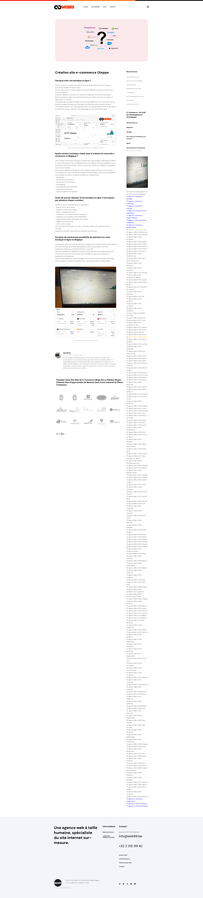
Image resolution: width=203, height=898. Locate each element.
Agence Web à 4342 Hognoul (138, 394)
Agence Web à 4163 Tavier (137, 320)
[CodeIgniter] (75, 421)
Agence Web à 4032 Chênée (137, 244)
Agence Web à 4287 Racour (137, 380)
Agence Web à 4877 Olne (136, 754)
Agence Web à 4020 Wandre (137, 234)
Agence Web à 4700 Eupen (137, 608)
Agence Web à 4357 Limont (137, 408)
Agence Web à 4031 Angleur (137, 242)
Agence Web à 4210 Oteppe (137, 337)
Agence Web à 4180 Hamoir (137, 330)
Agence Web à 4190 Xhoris (137, 334)
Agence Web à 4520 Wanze (137, 468)
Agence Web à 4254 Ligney (137, 361)
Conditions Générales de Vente (109, 836)
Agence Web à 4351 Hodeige (137, 406)
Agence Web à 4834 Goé (136, 708)
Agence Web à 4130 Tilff (136, 296)
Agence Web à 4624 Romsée (137, 542)
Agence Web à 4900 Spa (136, 763)
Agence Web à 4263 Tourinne (138, 375)
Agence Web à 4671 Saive (136, 580)
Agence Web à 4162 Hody (136, 318)
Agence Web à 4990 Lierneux (138, 796)
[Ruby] (61, 421)
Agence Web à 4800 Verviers (138, 685)
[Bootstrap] (88, 397)
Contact (112, 7)
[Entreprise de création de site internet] (119, 884)
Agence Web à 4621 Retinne (137, 537)
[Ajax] (61, 409)
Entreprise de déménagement (62, 887)
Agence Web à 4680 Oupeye (137, 587)
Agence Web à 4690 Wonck (137, 606)
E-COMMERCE (130, 92)
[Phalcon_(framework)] (88, 421)
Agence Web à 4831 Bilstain (137, 706)
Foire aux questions (125, 862)
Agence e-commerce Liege (137, 230)
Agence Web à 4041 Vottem (137, 249)
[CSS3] (75, 397)
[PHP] (101, 397)
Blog (104, 7)
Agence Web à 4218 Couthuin (138, 344)
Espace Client (123, 855)
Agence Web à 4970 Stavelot (138, 782)
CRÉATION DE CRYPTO (132, 104)
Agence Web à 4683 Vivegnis (138, 599)
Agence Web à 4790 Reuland (137, 677)
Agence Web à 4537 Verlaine (137, 475)
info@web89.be (130, 836)
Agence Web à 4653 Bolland (137, 568)
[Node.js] (61, 433)
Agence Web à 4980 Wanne (137, 785)
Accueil (85, 7)
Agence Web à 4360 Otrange (138, 411)
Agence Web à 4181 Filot (136, 332)
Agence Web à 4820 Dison (137, 694)
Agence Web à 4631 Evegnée (137, 546)
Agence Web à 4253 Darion (137, 358)
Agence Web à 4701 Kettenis (137, 611)
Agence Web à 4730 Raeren (137, 630)
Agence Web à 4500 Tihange (138, 465)
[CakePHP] (115, 421)
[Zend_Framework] (101, 409)
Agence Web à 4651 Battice (137, 561)
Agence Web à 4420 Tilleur (137, 420)
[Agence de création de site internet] (135, 884)
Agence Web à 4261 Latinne (137, 373)
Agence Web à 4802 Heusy (137, 692)
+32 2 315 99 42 (130, 846)
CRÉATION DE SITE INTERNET (134, 81)
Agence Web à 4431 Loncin (137, 425)
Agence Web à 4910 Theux (137, 765)
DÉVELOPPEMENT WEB (132, 77)
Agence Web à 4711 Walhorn (137, 615)
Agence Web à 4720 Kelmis (137, 618)
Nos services (96, 7)
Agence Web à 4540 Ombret (138, 477)
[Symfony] (115, 409)
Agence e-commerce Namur (137, 804)
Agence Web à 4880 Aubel (137, 756)
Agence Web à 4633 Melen (137, 554)
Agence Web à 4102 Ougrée (137, 280)
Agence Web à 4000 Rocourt (138, 232)
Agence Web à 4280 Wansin (137, 377)
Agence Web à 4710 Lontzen (137, 613)
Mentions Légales (108, 832)
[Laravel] (88, 409)
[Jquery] (115, 397)
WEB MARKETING (131, 85)
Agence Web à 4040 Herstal (137, 246)
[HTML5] (61, 397)
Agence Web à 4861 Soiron (137, 746)
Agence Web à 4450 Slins (136, 432)
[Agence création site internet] (127, 884)
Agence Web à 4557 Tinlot (137, 485)
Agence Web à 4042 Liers (136, 251)
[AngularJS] (101, 421)
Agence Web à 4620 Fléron (137, 535)
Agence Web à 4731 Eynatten (138, 632)
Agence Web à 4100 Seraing (137, 273)
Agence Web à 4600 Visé (136, 504)
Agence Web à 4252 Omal (137, 356)
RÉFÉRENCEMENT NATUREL (133, 88)
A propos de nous (124, 859)
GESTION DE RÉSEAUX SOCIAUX (135, 96)
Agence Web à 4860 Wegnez (137, 744)
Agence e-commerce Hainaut (138, 806)
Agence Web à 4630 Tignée (137, 544)
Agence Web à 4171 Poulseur (137, 327)
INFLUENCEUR (130, 100)
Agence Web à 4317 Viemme (137, 387)
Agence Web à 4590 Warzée (137, 501)
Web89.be (67, 353)
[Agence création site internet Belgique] (131, 884)
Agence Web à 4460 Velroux (137, 454)
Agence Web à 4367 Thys (136, 413)
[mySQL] (75, 409)
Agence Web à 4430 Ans (136, 423)
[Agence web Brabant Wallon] (123, 884)
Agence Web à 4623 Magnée (137, 539)
